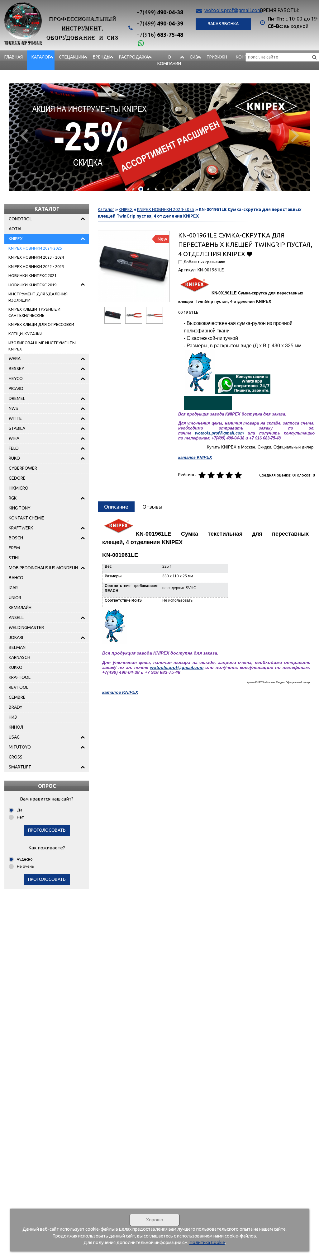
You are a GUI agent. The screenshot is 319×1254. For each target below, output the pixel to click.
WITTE (15, 418)
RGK (13, 497)
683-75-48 (159, 34)
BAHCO (16, 577)
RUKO (14, 458)
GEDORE (17, 478)
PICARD (16, 388)
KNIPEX (16, 238)
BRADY (15, 707)
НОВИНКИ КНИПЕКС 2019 (32, 285)
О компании (169, 60)
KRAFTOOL (20, 677)
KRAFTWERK (21, 527)
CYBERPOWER (23, 468)
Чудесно (25, 859)
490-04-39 (159, 23)
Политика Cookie (207, 1242)
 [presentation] (295, 135)
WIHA (14, 438)
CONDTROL (20, 218)
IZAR (13, 587)
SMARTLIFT (20, 766)
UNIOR (15, 597)
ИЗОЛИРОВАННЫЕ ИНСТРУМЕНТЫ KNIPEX (42, 346)
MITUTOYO (20, 746)
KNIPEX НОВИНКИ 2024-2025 (35, 248)
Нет (20, 817)
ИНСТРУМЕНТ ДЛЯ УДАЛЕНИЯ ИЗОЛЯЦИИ (38, 297)
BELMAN (17, 647)
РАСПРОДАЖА (134, 56)
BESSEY (16, 368)
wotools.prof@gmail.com (233, 10)
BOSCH (16, 537)
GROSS (15, 756)
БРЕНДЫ (101, 56)
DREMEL (17, 398)
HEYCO (16, 378)
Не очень (25, 866)
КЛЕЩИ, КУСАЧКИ (25, 333)
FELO (14, 448)
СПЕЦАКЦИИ (71, 56)
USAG (14, 737)
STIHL (14, 557)
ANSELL (16, 617)
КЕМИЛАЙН (20, 607)
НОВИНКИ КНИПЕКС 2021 (32, 275)
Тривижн (217, 56)
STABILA (17, 428)
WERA (15, 358)
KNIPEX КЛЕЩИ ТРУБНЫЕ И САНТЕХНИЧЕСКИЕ (34, 312)
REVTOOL (18, 687)
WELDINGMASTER (26, 627)
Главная (13, 56)
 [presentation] (24, 135)
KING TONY (20, 507)
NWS (13, 408)
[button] (126, 189)
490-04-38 (159, 12)
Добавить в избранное (250, 253)
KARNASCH (19, 657)
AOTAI (15, 228)
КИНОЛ (16, 727)
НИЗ (13, 717)
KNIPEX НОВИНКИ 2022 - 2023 (36, 266)
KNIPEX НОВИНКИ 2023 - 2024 (36, 257)
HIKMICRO (18, 488)
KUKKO (15, 667)
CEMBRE (17, 697)
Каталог (40, 56)
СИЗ (194, 56)
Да (19, 810)
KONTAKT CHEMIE (26, 517)
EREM (14, 547)
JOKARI (16, 637)
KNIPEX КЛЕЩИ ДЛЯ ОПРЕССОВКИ (41, 324)
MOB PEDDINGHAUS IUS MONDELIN (43, 567)
